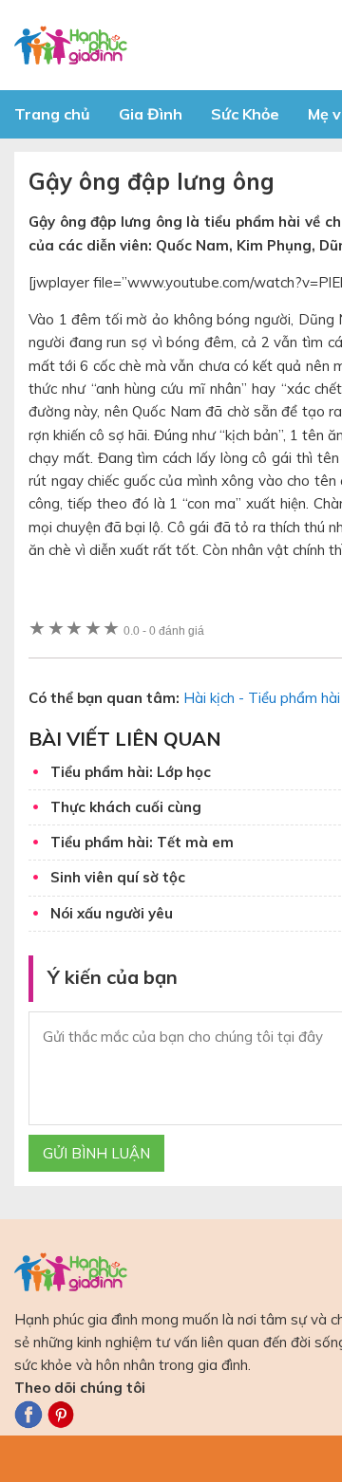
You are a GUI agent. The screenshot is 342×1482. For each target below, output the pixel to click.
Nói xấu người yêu (111, 913)
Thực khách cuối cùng (125, 807)
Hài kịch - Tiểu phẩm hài (261, 698)
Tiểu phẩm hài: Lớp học (130, 772)
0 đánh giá (164, 630)
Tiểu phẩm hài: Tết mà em (142, 842)
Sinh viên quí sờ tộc (117, 877)
